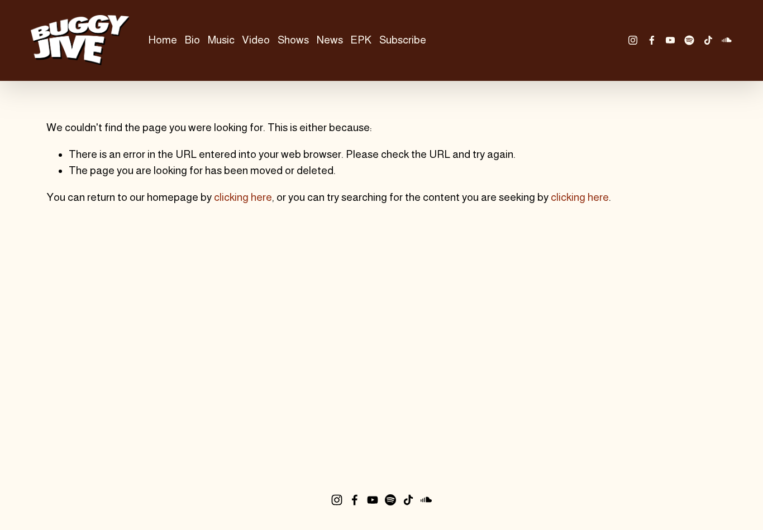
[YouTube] (670, 40)
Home (162, 40)
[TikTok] (708, 40)
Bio (192, 40)
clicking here (243, 197)
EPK (360, 40)
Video (256, 40)
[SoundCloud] (726, 40)
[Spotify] (689, 40)
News (330, 40)
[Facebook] (651, 40)
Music (221, 40)
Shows (293, 40)
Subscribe (402, 40)
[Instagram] (632, 40)
